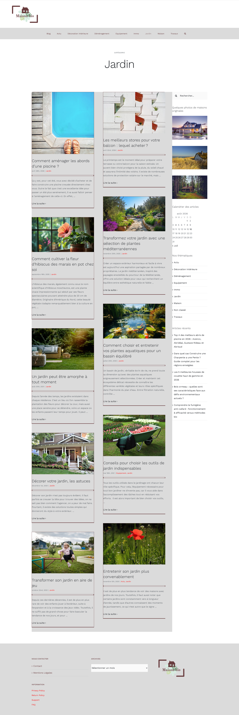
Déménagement (182, 276)
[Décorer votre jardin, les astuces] (63, 453)
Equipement (121, 473)
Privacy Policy (38, 690)
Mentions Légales (42, 672)
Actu (123, 581)
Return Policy (38, 695)
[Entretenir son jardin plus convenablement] (134, 544)
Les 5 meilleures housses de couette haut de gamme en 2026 (189, 376)
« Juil (175, 245)
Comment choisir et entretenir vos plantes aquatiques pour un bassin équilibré (132, 350)
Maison (177, 303)
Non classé (180, 310)
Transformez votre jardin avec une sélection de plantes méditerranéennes (134, 243)
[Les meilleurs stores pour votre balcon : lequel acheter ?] (134, 112)
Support (35, 700)
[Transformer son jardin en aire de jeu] (63, 552)
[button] (185, 33)
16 (191, 229)
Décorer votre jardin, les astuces (61, 481)
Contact (37, 666)
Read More (38, 204)
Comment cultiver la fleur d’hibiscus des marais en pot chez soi (63, 264)
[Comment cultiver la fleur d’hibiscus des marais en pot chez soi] (63, 234)
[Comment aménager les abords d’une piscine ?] (63, 123)
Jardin (48, 171)
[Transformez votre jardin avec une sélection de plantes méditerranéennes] (134, 214)
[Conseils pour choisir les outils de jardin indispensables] (134, 435)
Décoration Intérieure (185, 269)
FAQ (33, 705)
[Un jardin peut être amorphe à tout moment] (63, 349)
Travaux (178, 317)
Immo (177, 289)
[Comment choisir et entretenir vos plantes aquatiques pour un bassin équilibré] (134, 321)
